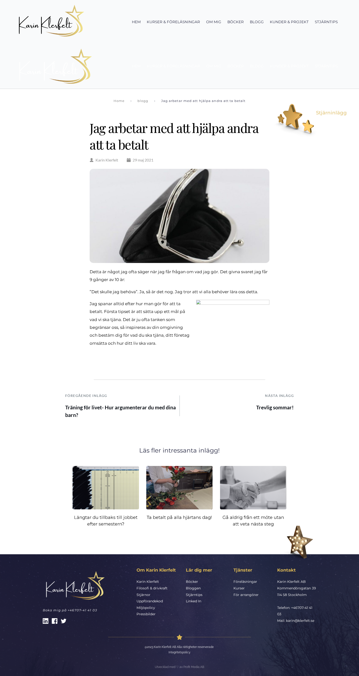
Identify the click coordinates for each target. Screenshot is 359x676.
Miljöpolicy (146, 607)
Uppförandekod (150, 601)
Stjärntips (194, 595)
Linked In (193, 601)
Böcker (192, 581)
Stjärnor (143, 595)
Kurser (239, 588)
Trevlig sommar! (275, 407)
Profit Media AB (193, 667)
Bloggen (193, 588)
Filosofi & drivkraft (152, 588)
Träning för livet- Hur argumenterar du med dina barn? (120, 411)
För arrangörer (246, 595)
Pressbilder (146, 614)
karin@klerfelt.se (300, 620)
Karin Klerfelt (148, 581)
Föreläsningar (245, 581)
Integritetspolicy (179, 652)
